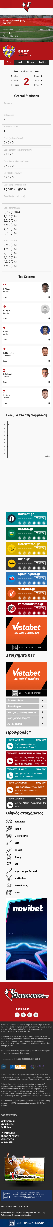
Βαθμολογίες (6, 1215)
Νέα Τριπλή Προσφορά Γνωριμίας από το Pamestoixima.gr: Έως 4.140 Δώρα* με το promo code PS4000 (30, 760)
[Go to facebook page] (17, 1014)
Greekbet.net (7, 1124)
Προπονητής (8, 30)
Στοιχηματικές (18, 1215)
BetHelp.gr (6, 1127)
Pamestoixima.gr (30, 604)
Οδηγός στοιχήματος (24, 813)
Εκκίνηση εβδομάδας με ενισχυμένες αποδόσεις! (25, 745)
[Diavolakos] (26, 994)
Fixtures (30, 62)
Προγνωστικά (6, 1213)
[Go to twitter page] (23, 1014)
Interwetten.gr (29, 544)
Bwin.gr (24, 559)
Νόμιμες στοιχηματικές (22, 712)
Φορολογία (14, 706)
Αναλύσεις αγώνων (36, 1213)
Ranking (42, 62)
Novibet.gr (26, 514)
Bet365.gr (25, 529)
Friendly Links (8, 1133)
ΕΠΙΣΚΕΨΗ (40, 518)
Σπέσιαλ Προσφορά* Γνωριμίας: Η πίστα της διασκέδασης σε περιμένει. (29, 790)
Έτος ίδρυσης (22, 56)
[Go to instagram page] (29, 1014)
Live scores (23, 1213)
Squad (19, 62)
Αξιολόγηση (14, 724)
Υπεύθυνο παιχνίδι (10, 1136)
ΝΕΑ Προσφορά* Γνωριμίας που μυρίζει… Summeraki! (28, 775)
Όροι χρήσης (7, 1142)
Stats (9, 62)
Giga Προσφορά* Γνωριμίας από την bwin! (30, 804)
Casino (28, 1215)
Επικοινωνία (7, 1139)
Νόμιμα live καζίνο (18, 718)
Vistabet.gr (26, 589)
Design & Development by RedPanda (14, 1206)
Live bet (15, 1213)
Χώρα (20, 54)
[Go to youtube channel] (35, 1014)
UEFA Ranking (44, 30)
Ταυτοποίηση (15, 700)
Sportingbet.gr (29, 574)
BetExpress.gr (8, 1121)
